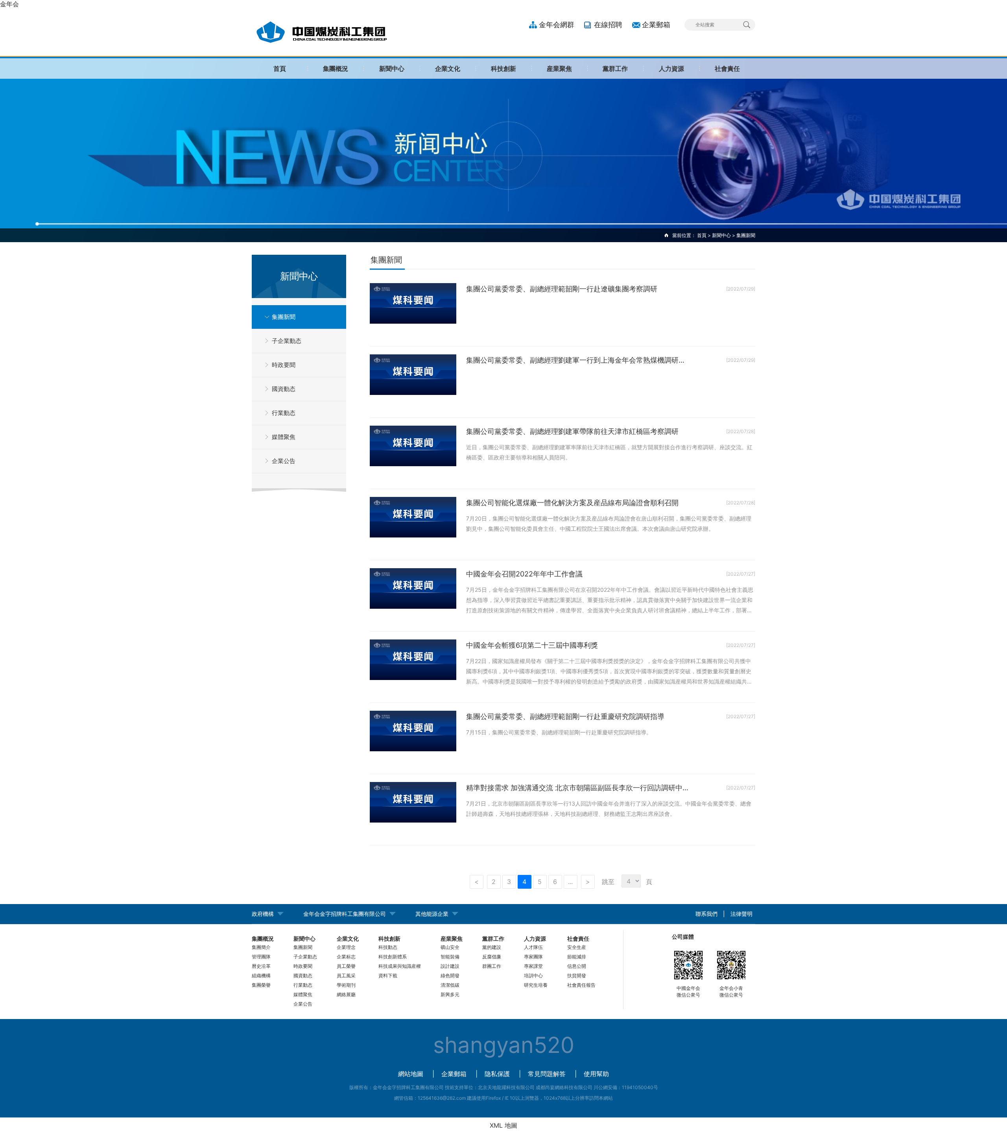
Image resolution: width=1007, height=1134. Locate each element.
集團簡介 (261, 947)
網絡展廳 (346, 994)
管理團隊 (261, 957)
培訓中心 (533, 975)
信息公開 (576, 966)
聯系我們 (706, 913)
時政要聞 (283, 365)
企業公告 (283, 461)
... (570, 882)
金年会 (9, 4)
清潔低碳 (450, 985)
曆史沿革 (261, 966)
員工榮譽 (346, 966)
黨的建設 (491, 947)
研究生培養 (536, 985)
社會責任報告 (581, 985)
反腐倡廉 (491, 957)
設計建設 (450, 966)
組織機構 (261, 975)
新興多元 (450, 994)
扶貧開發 (576, 975)
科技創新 (503, 68)
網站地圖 (410, 1074)
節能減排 (576, 957)
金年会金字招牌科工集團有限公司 (344, 913)
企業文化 (447, 68)
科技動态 (387, 947)
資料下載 (387, 975)
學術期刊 (346, 985)
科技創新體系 (392, 957)
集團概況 (335, 68)
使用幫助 (596, 1074)
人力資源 (671, 68)
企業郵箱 (656, 24)
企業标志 (346, 957)
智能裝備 (450, 957)
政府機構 (263, 913)
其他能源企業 (431, 913)
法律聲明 (741, 913)
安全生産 (576, 947)
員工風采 (346, 975)
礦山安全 (450, 947)
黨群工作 (615, 68)
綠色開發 (450, 975)
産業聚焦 (559, 68)
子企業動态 (286, 341)
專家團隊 (533, 957)
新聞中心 (391, 68)
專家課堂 (533, 966)
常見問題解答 (547, 1074)
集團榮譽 (261, 985)
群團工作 (491, 966)
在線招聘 (608, 24)
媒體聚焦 (283, 437)
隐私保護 (497, 1074)
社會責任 (727, 68)
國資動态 (283, 389)
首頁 (279, 68)
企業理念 (346, 947)
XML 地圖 (503, 1125)
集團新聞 (283, 317)
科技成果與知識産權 (399, 966)
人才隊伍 (533, 947)
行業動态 (283, 413)
